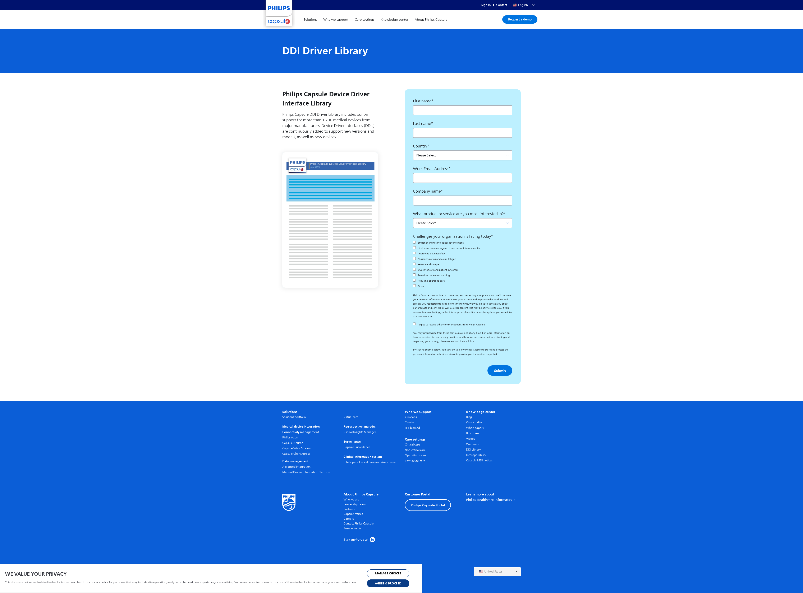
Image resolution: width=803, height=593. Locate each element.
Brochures (472, 433)
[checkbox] (462, 264)
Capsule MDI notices (479, 460)
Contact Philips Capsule (359, 523)
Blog (469, 417)
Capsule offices (353, 514)
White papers (475, 427)
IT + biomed (412, 427)
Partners (349, 509)
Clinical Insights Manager (360, 432)
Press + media (353, 528)
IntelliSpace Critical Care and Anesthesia (370, 462)
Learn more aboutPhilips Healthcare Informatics (489, 497)
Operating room (415, 455)
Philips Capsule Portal (428, 505)
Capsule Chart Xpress (296, 453)
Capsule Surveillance (357, 447)
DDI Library (473, 449)
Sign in (486, 5)
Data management (295, 461)
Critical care (412, 444)
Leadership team (355, 504)
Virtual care (351, 417)
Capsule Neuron (292, 443)
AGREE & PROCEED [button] (388, 583)
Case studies (474, 422)
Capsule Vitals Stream (296, 448)
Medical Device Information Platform (306, 472)
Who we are (351, 499)
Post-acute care (415, 460)
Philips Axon (290, 437)
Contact (501, 5)
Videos (470, 438)
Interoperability (476, 455)
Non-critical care (415, 450)
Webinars (472, 444)
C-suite (409, 422)
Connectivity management (300, 432)
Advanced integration (296, 466)
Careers (349, 518)
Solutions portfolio (294, 417)
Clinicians (411, 417)
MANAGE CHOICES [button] (388, 573)
